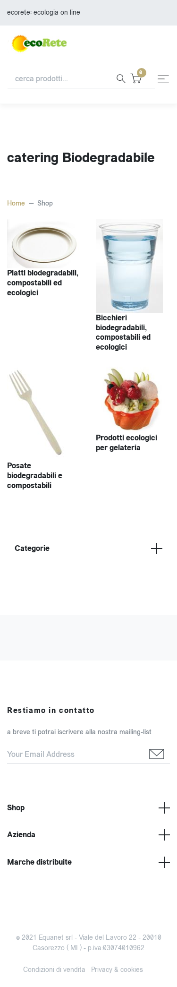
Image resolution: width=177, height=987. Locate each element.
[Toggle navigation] (163, 79)
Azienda (21, 834)
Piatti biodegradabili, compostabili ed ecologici (42, 282)
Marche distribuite (39, 862)
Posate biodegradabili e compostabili (34, 475)
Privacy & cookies (117, 969)
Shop (16, 807)
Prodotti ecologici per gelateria (126, 442)
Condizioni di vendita (54, 969)
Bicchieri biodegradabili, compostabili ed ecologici (123, 332)
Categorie (32, 548)
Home (16, 203)
